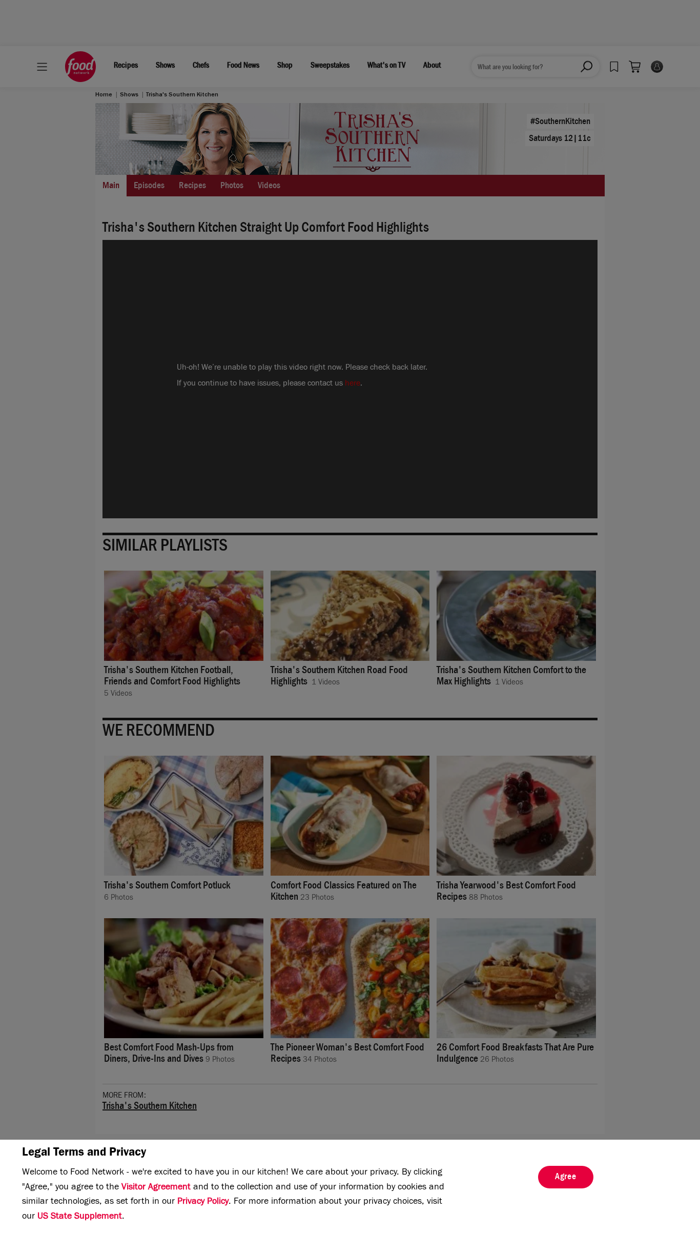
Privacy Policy (203, 1202)
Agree (566, 1177)
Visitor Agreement (156, 1187)
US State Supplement (79, 1217)
